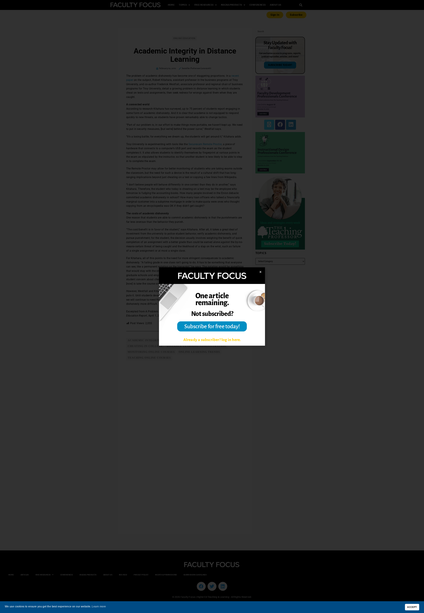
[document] (212, 306)
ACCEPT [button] (412, 607)
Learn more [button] (99, 606)
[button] (260, 272)
